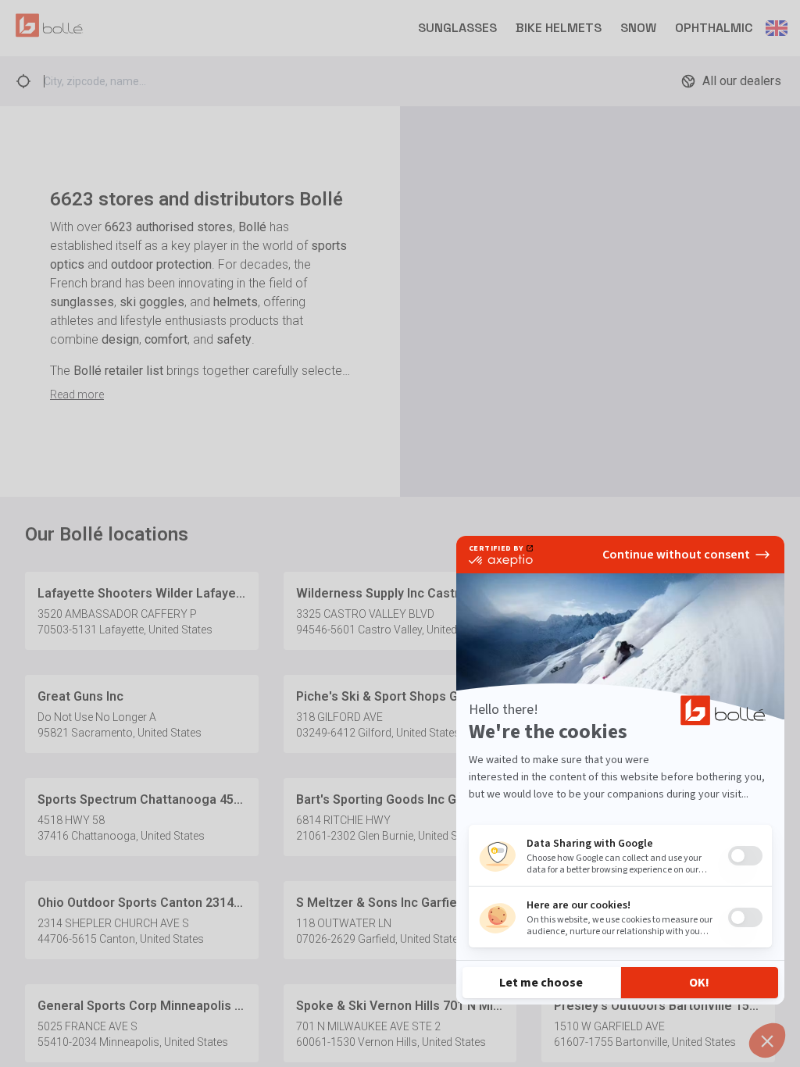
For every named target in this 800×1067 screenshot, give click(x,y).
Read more (77, 394)
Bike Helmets (559, 28)
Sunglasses (457, 28)
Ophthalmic (714, 28)
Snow (638, 28)
